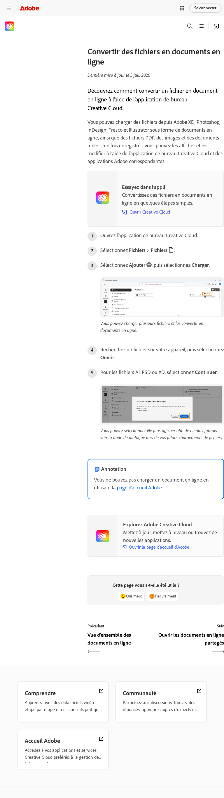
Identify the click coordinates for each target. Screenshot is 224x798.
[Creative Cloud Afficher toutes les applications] (216, 26)
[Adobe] (29, 8)
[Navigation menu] (9, 8)
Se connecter (205, 8)
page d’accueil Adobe (139, 487)
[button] (182, 8)
